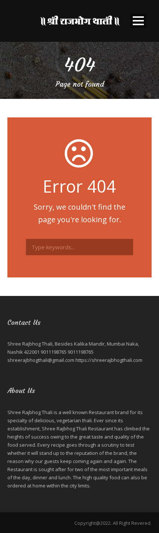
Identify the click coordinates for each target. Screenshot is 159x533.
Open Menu (138, 20)
